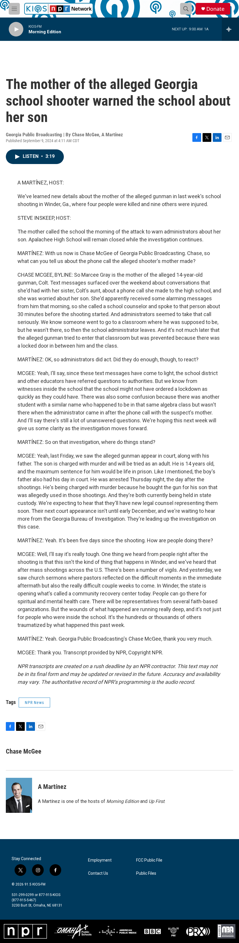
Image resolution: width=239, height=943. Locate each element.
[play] (16, 29)
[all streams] (230, 29)
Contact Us (98, 873)
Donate (215, 9)
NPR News (34, 702)
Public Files (146, 873)
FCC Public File (149, 860)
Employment (100, 860)
